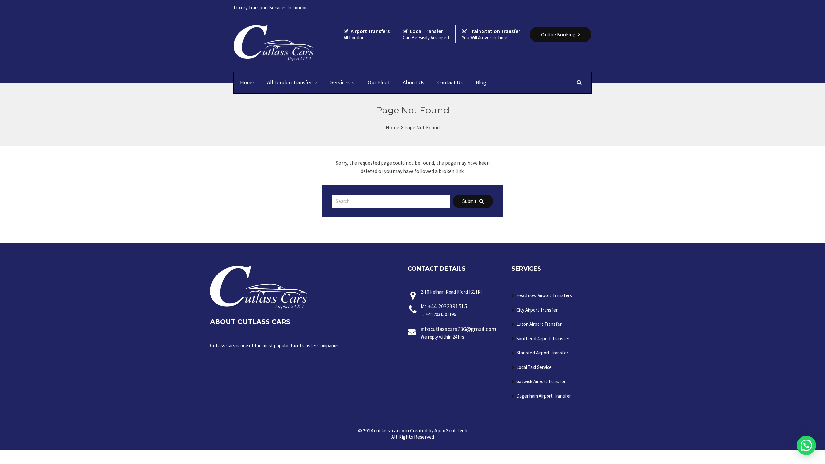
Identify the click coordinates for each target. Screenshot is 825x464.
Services (340, 82)
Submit (470, 201)
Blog (481, 82)
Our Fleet (379, 82)
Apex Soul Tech (450, 430)
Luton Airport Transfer (539, 324)
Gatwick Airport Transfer (541, 381)
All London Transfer (289, 82)
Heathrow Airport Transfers (544, 295)
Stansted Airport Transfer (542, 353)
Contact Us (450, 82)
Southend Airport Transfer (542, 338)
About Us (413, 82)
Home (247, 82)
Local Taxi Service (534, 367)
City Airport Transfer (537, 310)
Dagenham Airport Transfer (543, 396)
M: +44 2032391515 (444, 310)
